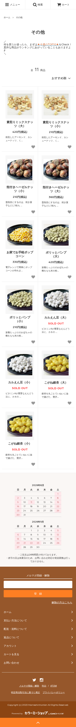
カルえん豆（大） (56, 317)
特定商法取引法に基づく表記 (25, 692)
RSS (44, 685)
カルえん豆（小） (20, 382)
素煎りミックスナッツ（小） (56, 124)
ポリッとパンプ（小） (20, 319)
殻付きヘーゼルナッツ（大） (56, 189)
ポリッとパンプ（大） (56, 254)
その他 (19, 17)
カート (66, 4)
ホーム (7, 17)
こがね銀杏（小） (20, 443)
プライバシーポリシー (54, 692)
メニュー (14, 4)
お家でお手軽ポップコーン (20, 254)
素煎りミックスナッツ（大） (20, 124)
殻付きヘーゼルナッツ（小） (20, 189)
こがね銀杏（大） (56, 382)
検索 (40, 4)
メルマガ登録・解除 (29, 685)
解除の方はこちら (62, 602)
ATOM (53, 685)
